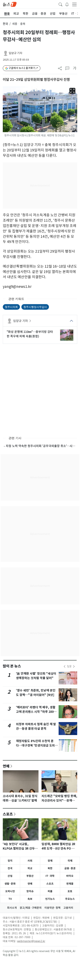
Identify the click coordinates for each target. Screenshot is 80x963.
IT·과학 (50, 876)
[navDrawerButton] (74, 4)
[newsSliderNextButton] (74, 666)
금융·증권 (70, 868)
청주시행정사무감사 (35, 306)
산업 (10, 876)
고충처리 (68, 907)
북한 (50, 868)
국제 (70, 860)
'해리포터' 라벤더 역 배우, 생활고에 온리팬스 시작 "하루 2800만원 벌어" (35, 711)
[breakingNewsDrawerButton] (67, 4)
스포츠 (8, 814)
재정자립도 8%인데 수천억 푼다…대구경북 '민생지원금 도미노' (35, 745)
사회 (30, 860)
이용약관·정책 (52, 907)
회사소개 (12, 907)
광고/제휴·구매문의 (30, 907)
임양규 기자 (15, 53)
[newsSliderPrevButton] (64, 666)
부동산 (30, 876)
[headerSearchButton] (60, 4)
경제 (50, 860)
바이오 (69, 876)
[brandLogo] (10, 4)
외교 (30, 868)
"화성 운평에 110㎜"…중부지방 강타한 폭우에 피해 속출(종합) (30, 334)
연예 (6, 766)
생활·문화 (10, 883)
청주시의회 (11, 306)
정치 (10, 860)
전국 (5, 24)
